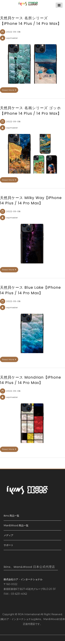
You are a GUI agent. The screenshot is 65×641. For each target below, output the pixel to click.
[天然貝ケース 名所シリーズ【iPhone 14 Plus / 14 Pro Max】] (32, 64)
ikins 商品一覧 (11, 515)
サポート (8, 545)
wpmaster (12, 38)
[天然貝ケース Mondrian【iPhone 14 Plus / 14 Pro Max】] (32, 423)
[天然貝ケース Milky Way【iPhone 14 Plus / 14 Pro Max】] (32, 243)
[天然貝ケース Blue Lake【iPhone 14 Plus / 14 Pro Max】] (32, 333)
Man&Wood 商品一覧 (16, 525)
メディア (8, 535)
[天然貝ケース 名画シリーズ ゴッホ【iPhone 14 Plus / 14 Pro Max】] (32, 154)
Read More (8, 90)
